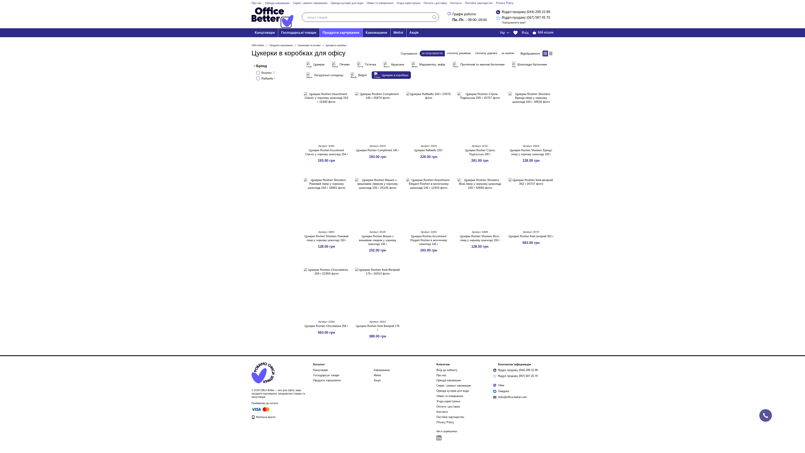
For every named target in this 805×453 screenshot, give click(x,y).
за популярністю (432, 53)
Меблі (398, 32)
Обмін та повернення (380, 3)
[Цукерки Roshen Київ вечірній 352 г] (531, 200)
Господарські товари (298, 32)
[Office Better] (263, 372)
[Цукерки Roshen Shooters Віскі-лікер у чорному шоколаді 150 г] (479, 200)
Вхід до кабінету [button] (446, 370)
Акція (413, 32)
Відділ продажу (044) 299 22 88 (526, 12)
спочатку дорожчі (486, 53)
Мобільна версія (265, 417)
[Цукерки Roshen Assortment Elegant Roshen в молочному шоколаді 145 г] (428, 200)
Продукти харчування (341, 32)
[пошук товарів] (434, 17)
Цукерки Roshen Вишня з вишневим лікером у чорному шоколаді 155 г (377, 240)
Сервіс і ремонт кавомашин (310, 3)
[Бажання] (515, 33)
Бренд (261, 66)
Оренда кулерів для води (347, 3)
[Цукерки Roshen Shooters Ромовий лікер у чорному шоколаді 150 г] (326, 200)
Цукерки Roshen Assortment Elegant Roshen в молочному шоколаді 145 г (428, 240)
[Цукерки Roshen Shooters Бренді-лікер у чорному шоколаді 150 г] (531, 114)
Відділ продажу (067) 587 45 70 (526, 17)
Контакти (456, 3)
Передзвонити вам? (514, 22)
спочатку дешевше (459, 53)
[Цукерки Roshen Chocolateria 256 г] (326, 290)
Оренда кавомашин (277, 3)
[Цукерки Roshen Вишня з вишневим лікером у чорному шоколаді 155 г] (377, 200)
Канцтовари (265, 32)
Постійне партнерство (479, 3)
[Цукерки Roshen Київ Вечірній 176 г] (377, 290)
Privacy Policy (505, 3)
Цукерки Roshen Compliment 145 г (377, 150)
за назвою (507, 53)
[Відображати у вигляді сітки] (545, 53)
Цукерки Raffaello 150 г (428, 150)
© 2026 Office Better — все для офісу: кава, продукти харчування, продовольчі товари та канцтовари (278, 393)
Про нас (257, 3)
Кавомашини (376, 32)
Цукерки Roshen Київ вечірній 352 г (531, 236)
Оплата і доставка (435, 3)
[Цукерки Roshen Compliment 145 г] (377, 114)
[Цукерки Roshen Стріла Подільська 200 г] (479, 114)
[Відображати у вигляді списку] (550, 53)
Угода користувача (408, 3)
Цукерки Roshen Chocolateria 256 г (326, 326)
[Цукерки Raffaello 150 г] (428, 114)
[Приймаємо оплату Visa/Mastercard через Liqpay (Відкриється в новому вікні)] (261, 409)
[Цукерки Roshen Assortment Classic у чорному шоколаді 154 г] (326, 114)
